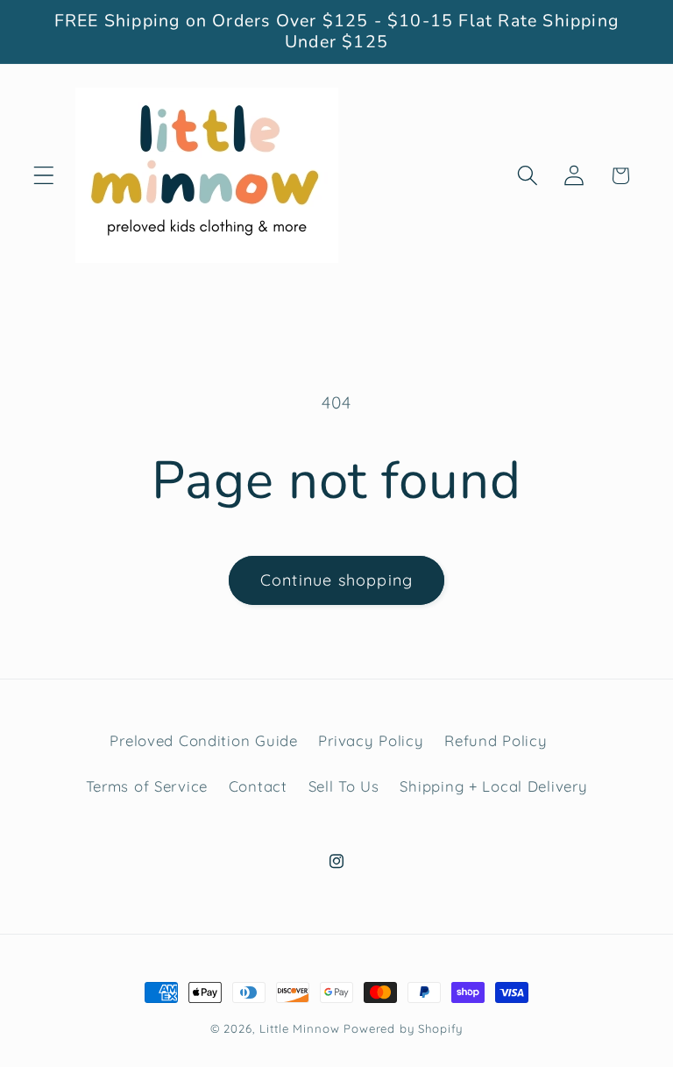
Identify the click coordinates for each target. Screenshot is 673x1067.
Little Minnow (299, 1028)
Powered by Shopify (403, 1028)
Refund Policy (495, 740)
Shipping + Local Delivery (493, 786)
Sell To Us (343, 786)
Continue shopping (336, 580)
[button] (44, 176)
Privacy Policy (370, 740)
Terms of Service (147, 786)
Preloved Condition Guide (203, 740)
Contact (258, 786)
